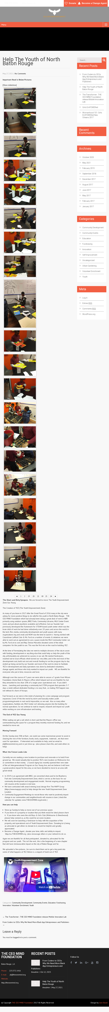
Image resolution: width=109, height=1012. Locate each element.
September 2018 (89, 174)
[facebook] (71, 963)
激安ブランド (5, 1010)
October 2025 (88, 157)
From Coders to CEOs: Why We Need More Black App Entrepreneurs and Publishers (93, 78)
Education (52, 902)
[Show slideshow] (10, 85)
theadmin (35, 972)
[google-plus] (86, 963)
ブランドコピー (87, 1008)
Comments (89, 309)
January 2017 (88, 206)
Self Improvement (89, 255)
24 (51, 596)
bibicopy (54, 1008)
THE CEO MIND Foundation (22, 1002)
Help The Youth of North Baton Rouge (92, 88)
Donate (72, 3)
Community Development (22, 902)
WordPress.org (88, 314)
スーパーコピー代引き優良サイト (37, 1008)
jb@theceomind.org (17, 974)
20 (33, 596)
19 (29, 596)
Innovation (7, 905)
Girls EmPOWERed (90, 107)
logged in (17, 937)
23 (46, 596)
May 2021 (86, 163)
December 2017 (89, 179)
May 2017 (86, 195)
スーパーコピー (101, 1008)
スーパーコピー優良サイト (69, 1008)
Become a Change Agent (94, 3)
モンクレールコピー (45, 1010)
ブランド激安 (17, 1010)
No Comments (20, 73)
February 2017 (88, 201)
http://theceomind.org (9, 982)
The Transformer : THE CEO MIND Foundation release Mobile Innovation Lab (34, 917)
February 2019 (88, 168)
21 (38, 596)
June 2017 (86, 190)
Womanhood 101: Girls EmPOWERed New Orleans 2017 (92, 115)
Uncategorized (88, 260)
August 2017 (87, 185)
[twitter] (76, 963)
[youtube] (92, 963)
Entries (87, 303)
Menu (3, 24)
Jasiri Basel (103, 1002)
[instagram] (97, 963)
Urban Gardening (89, 266)
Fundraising (61, 902)
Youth (31, 905)
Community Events (40, 902)
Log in (84, 298)
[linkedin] (81, 963)
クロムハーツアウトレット (11, 1008)
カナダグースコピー (62, 1010)
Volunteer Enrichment (20, 905)
